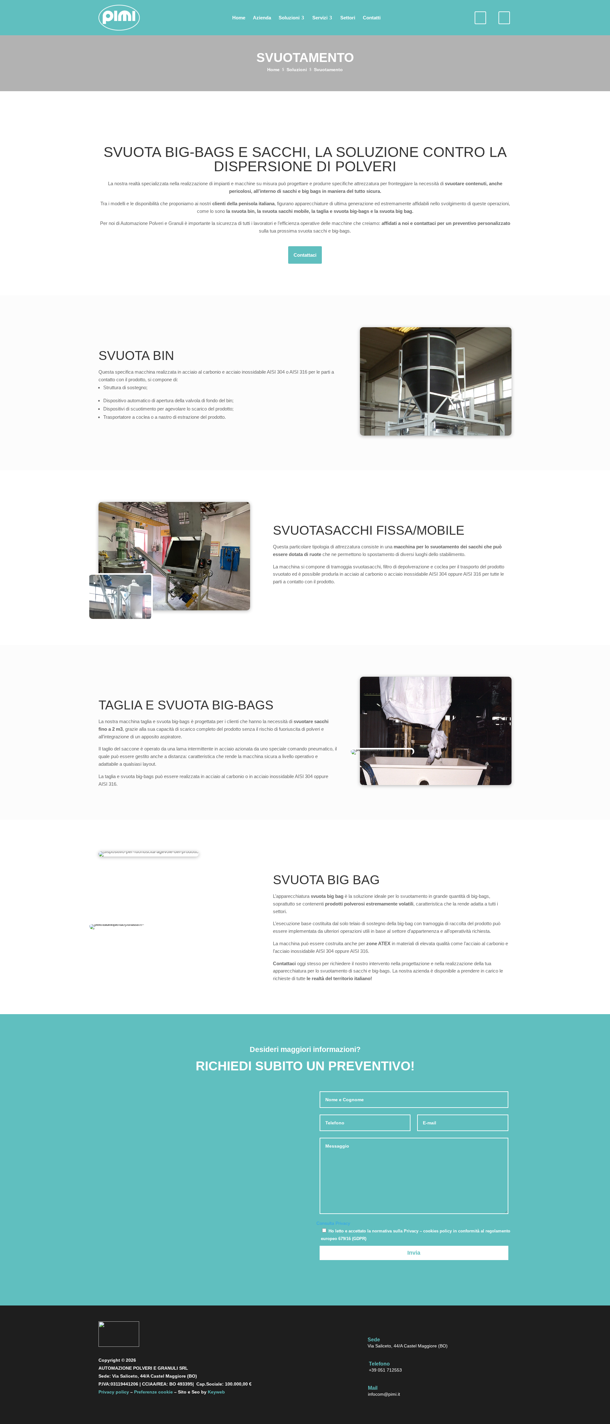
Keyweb (216, 1391)
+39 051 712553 (385, 1370)
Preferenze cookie (153, 1391)
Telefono (379, 1363)
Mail (372, 1388)
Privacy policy (113, 1391)
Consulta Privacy (333, 1223)
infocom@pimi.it (384, 1394)
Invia (413, 1253)
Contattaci (305, 255)
